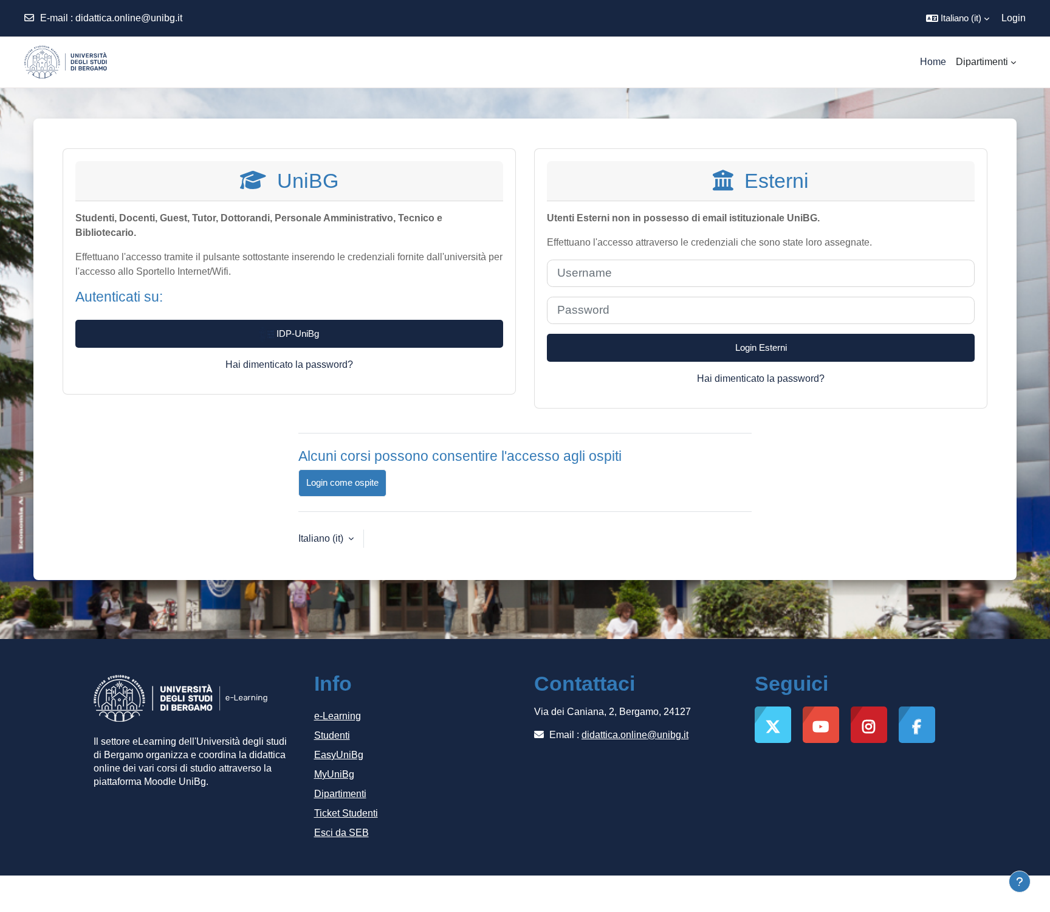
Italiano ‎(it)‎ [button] (322, 538)
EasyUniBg (338, 755)
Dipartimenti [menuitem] (982, 62)
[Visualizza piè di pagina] (1020, 882)
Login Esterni (761, 347)
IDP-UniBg (296, 333)
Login (1013, 18)
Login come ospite (342, 482)
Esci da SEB (341, 832)
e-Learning (337, 716)
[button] (958, 18)
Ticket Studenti (346, 813)
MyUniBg (334, 774)
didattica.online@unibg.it (128, 18)
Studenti (332, 735)
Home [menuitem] (933, 62)
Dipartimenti (340, 794)
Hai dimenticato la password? (289, 364)
